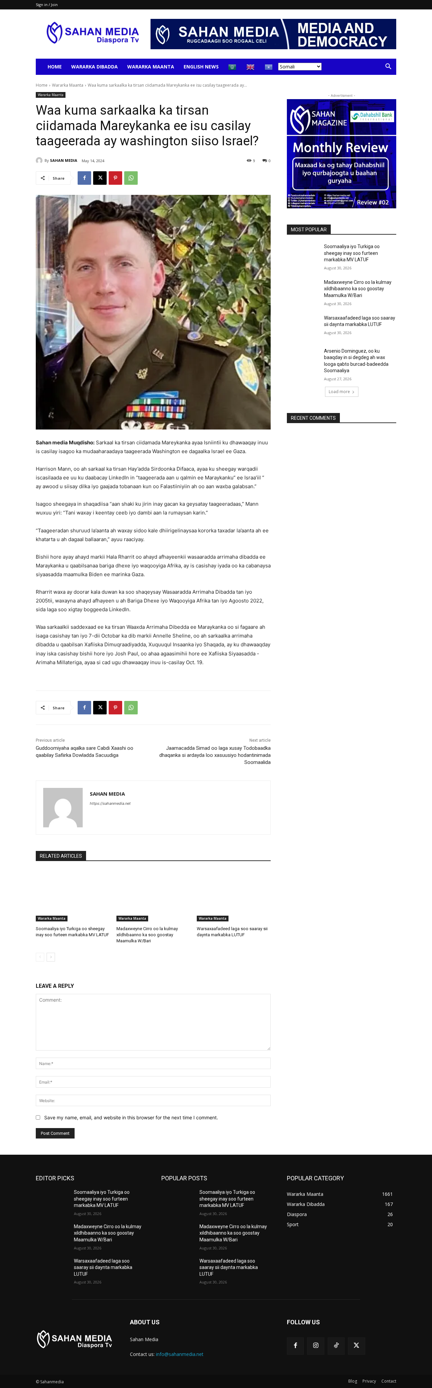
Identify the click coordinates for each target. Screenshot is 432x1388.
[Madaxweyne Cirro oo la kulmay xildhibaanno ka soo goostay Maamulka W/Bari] (153, 895)
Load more (339, 391)
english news (201, 66)
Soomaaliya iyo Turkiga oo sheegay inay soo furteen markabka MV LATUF (352, 253)
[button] (388, 67)
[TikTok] (336, 1345)
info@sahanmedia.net (180, 1354)
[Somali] (269, 66)
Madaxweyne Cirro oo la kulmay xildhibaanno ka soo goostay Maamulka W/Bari (147, 934)
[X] (100, 178)
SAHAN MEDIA (63, 160)
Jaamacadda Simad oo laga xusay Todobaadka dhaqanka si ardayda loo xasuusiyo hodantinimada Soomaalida (215, 755)
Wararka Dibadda (94, 66)
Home (55, 66)
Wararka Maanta (150, 66)
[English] (251, 66)
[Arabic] (232, 66)
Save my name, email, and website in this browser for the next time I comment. (131, 1117)
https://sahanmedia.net (110, 803)
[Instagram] (315, 1345)
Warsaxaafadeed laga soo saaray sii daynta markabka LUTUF (103, 1267)
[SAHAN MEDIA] (40, 160)
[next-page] (51, 957)
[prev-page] (40, 957)
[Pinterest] (115, 178)
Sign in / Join (47, 4)
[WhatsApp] (131, 178)
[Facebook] (84, 178)
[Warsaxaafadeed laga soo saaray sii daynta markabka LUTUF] (234, 895)
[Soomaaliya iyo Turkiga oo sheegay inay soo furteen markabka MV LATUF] (73, 895)
